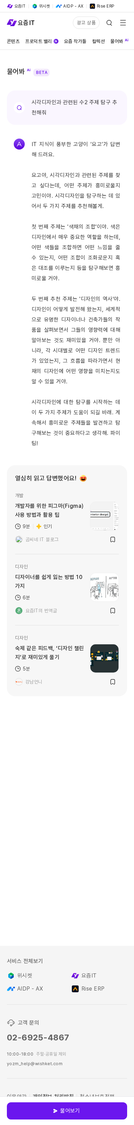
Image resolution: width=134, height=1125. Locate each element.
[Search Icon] (109, 23)
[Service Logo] (20, 22)
